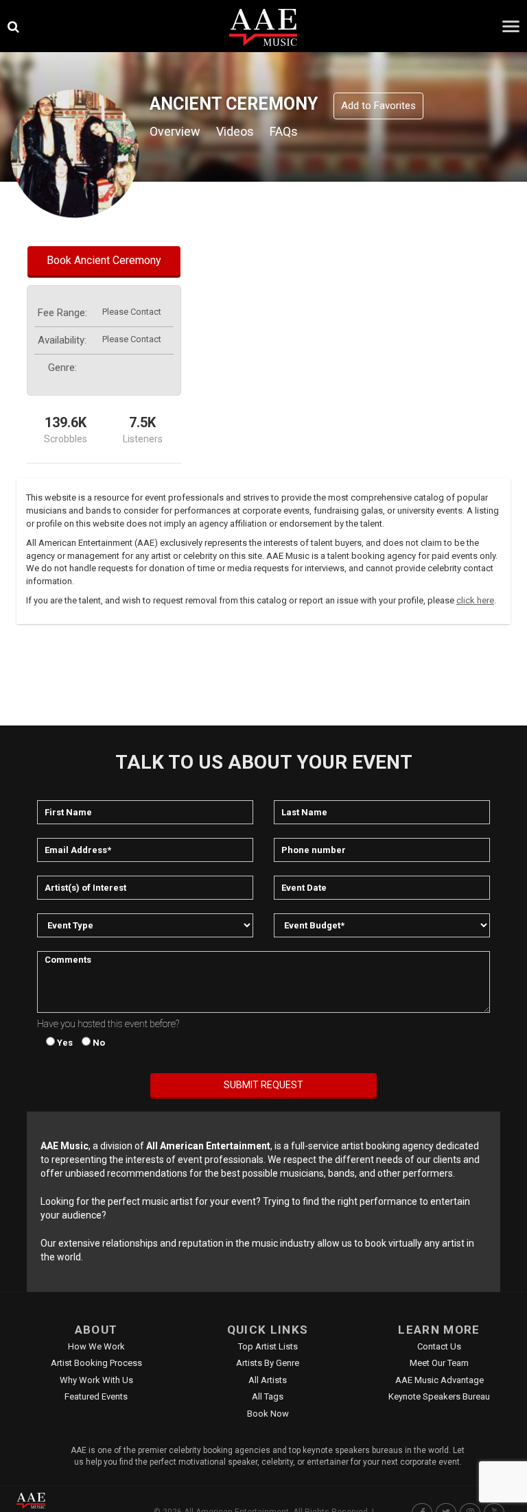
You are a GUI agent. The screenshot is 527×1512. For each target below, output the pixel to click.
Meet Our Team (439, 1363)
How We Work (96, 1346)
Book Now (268, 1413)
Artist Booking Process (96, 1363)
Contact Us (439, 1346)
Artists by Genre (267, 1363)
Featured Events (96, 1396)
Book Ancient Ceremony (104, 260)
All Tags (267, 1396)
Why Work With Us (96, 1380)
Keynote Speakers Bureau (439, 1396)
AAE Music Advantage (439, 1380)
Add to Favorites (378, 105)
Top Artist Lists (268, 1346)
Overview (175, 131)
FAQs (284, 131)
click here (475, 600)
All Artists (267, 1380)
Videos (235, 131)
